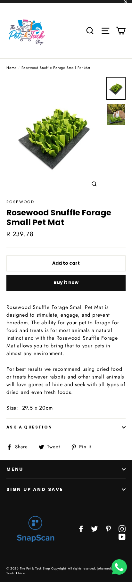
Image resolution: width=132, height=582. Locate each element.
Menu (14, 469)
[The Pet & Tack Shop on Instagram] (122, 528)
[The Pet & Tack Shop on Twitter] (94, 528)
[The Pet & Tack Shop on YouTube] (122, 536)
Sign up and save (34, 489)
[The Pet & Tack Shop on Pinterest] (108, 528)
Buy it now (66, 282)
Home (11, 67)
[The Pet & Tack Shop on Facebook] (81, 528)
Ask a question (29, 427)
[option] (54, 135)
